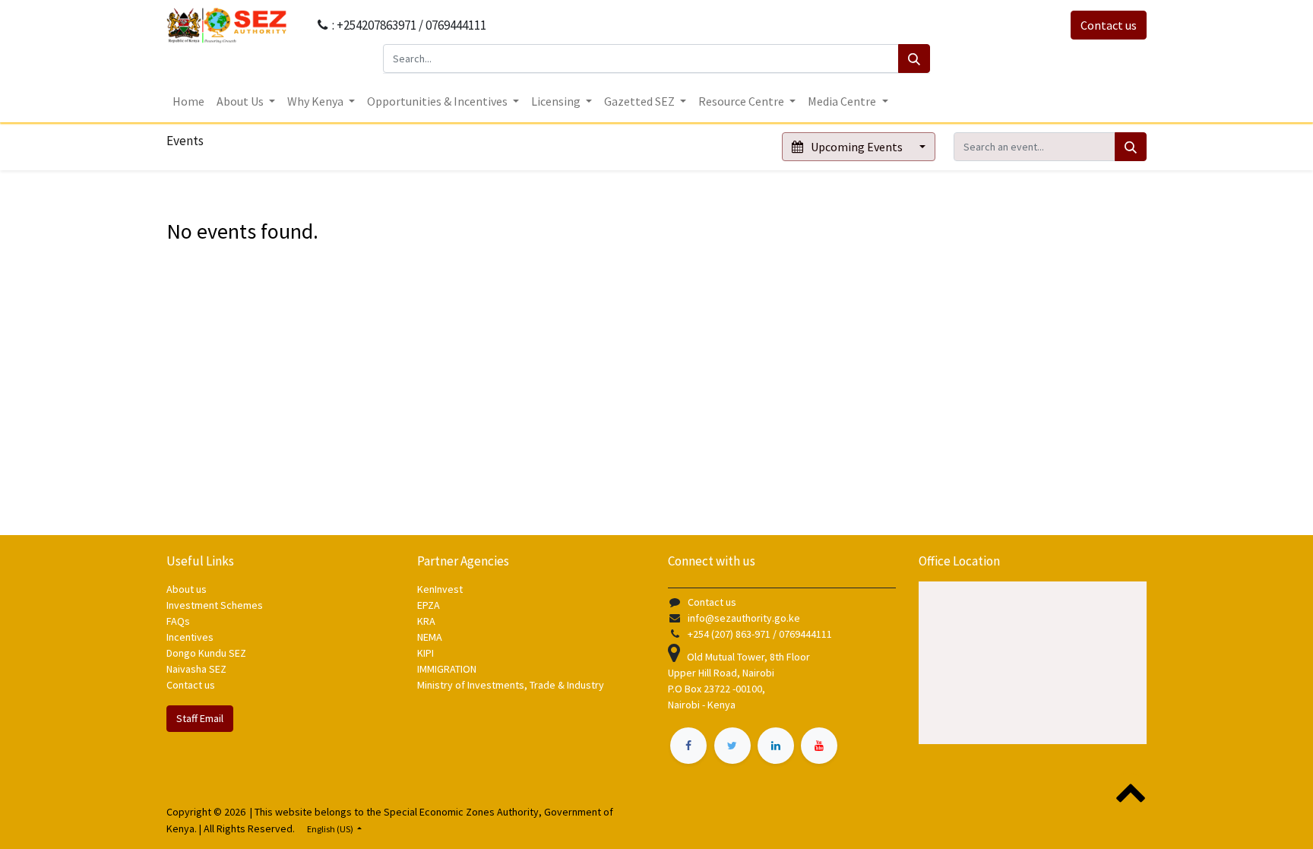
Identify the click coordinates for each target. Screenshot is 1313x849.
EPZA (428, 605)
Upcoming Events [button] (856, 146)
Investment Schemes (215, 605)
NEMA (429, 637)
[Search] (914, 58)
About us (186, 589)
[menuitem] (188, 101)
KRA (426, 621)
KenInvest (440, 589)
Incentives (190, 637)
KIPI (425, 653)
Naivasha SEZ (196, 669)
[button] (1128, 791)
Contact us (1108, 25)
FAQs (178, 621)
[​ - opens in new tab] (688, 745)
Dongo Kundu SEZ (206, 653)
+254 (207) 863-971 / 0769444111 (760, 634)
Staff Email (199, 718)
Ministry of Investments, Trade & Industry (510, 685)
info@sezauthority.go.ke (744, 618)
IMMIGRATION (448, 669)
